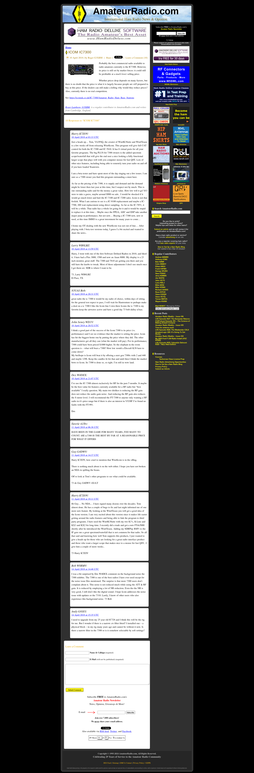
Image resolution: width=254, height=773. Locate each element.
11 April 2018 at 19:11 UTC (85, 498)
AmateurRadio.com (136, 11)
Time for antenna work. (164, 328)
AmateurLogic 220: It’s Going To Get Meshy (170, 333)
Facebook (126, 731)
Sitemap (115, 763)
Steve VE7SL (160, 297)
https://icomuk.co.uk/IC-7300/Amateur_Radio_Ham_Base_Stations (101, 97)
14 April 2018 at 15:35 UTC (85, 614)
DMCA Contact (126, 763)
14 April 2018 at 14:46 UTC (85, 569)
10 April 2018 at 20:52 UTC (85, 325)
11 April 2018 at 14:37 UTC (85, 455)
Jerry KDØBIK (161, 276)
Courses (158, 357)
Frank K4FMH (160, 269)
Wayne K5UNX (161, 301)
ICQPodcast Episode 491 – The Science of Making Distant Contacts (172, 322)
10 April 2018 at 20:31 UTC (85, 293)
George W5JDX (161, 271)
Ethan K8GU (160, 266)
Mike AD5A (159, 285)
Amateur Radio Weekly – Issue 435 (169, 325)
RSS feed (104, 731)
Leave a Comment (134, 57)
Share (108, 57)
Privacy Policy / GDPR (142, 763)
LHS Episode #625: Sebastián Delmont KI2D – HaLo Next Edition (171, 343)
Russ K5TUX (160, 292)
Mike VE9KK (160, 287)
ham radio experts (167, 243)
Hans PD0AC (160, 273)
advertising (170, 237)
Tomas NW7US (161, 299)
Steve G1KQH (160, 294)
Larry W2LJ (160, 283)
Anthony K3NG (161, 259)
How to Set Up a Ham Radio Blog (171, 247)
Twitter (113, 731)
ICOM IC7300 (79, 52)
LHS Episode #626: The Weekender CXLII (172, 330)
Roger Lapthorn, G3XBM (77, 107)
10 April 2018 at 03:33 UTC (85, 137)
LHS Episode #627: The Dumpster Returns (172, 319)
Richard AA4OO (161, 290)
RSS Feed (107, 763)
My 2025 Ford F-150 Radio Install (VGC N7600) (171, 339)
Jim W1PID (159, 278)
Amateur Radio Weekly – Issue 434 (169, 336)
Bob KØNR (159, 262)
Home (68, 47)
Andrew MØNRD (161, 257)
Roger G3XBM (95, 57)
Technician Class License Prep (171, 359)
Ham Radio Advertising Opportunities (170, 362)
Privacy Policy (161, 367)
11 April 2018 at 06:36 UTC (85, 427)
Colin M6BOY (160, 264)
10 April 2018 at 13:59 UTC (85, 248)
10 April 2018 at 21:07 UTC (85, 378)
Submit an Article (162, 369)
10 (145, 57)
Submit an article (161, 229)
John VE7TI (160, 280)
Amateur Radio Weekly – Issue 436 (169, 316)
